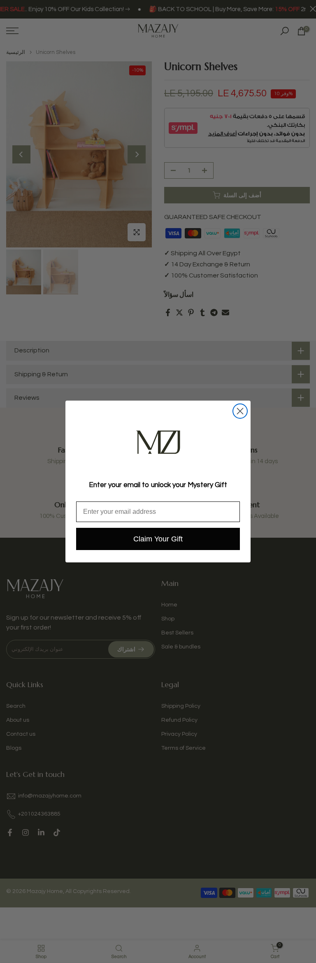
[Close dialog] (240, 411)
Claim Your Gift (158, 539)
